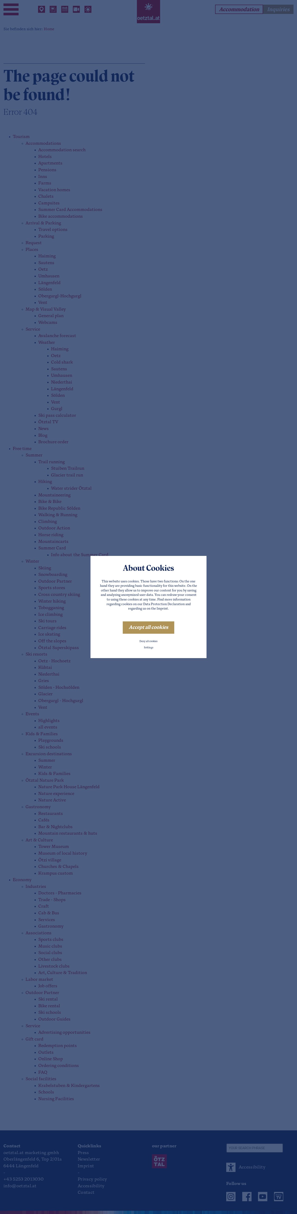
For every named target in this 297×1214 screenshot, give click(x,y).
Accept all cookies (148, 627)
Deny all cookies (148, 641)
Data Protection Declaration (164, 604)
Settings (148, 647)
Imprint (162, 608)
